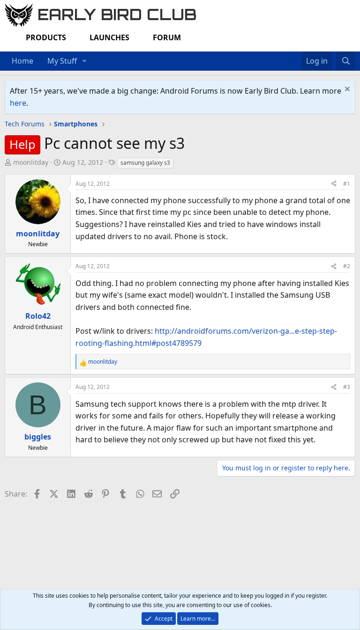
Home (22, 61)
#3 (346, 387)
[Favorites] (296, 55)
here (18, 103)
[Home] (287, 55)
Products (46, 37)
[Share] (334, 184)
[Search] (345, 61)
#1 (346, 184)
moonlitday (30, 162)
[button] (84, 61)
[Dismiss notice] (346, 90)
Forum (167, 37)
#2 (346, 266)
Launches (109, 37)
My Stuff (62, 61)
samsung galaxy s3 (145, 163)
